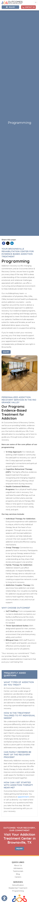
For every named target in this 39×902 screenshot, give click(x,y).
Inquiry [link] (11, 7)
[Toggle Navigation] (35, 2)
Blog (18, 874)
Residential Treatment (18, 888)
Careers (18, 877)
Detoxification (18, 885)
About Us (18, 865)
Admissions (18, 868)
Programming (18, 891)
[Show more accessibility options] (4, 898)
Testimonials (18, 871)
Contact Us (29, 7)
